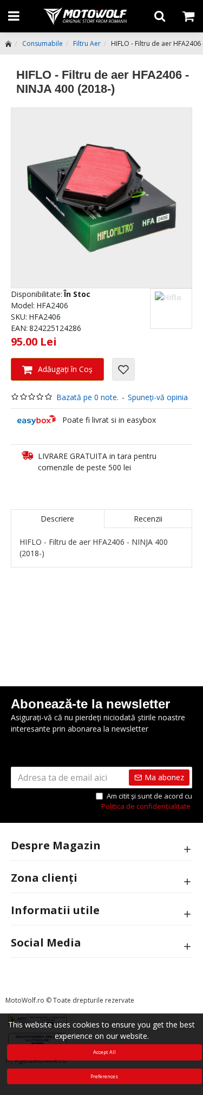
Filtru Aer (87, 43)
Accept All (104, 1052)
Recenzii (148, 518)
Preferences (104, 1076)
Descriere (57, 518)
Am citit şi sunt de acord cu (146, 801)
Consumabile (42, 43)
